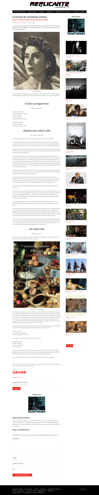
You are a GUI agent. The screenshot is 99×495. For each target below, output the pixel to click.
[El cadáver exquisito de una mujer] (76, 48)
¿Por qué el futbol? (69, 100)
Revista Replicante (83, 489)
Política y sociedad (79, 11)
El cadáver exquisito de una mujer (72, 55)
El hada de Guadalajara (70, 221)
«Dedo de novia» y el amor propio (72, 117)
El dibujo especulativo (70, 151)
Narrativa (21, 377)
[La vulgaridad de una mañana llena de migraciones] (76, 161)
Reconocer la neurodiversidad (72, 254)
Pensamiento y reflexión (63, 11)
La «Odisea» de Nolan (70, 274)
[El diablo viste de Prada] (76, 231)
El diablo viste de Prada (70, 238)
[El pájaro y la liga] (76, 327)
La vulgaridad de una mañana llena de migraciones (75, 167)
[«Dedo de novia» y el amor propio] (76, 110)
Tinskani (67, 204)
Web (13, 469)
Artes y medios (32, 11)
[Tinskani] (76, 196)
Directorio (51, 490)
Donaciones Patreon (38, 492)
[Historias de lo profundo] (76, 305)
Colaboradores (16, 492)
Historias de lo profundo (70, 317)
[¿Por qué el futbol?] (76, 88)
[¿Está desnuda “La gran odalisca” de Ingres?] (76, 284)
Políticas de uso (27, 492)
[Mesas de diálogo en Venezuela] (76, 178)
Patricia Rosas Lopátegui (20, 22)
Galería (41, 11)
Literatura (50, 11)
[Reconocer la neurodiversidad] (76, 248)
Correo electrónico (18, 463)
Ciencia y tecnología (18, 490)
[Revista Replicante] (49, 5)
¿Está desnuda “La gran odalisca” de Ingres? (74, 291)
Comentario (16, 438)
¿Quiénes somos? (41, 490)
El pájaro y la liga (69, 333)
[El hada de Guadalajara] (76, 214)
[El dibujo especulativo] (76, 136)
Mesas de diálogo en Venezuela (72, 184)
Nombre (14, 458)
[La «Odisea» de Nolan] (76, 266)
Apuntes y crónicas (19, 11)
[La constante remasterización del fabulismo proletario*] (76, 66)
